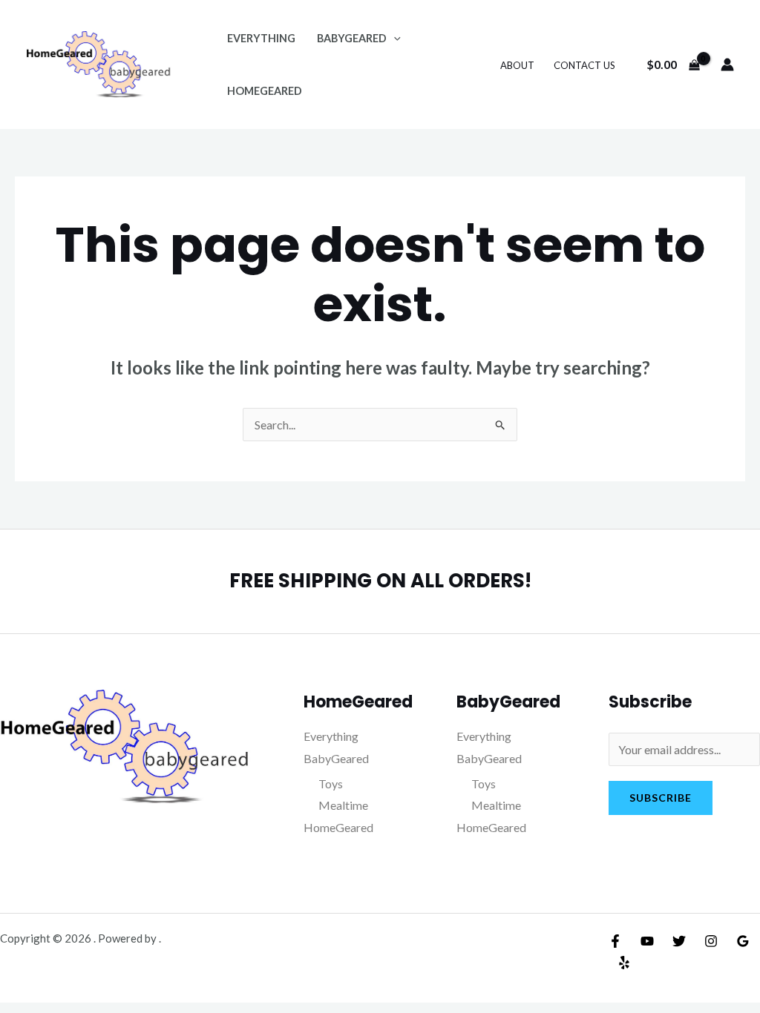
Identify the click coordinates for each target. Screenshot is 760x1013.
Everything (261, 38)
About (517, 65)
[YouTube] (647, 941)
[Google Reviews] (743, 941)
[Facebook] (615, 941)
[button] (394, 38)
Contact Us (584, 65)
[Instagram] (711, 941)
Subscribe (660, 797)
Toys (330, 783)
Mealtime (343, 805)
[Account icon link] (727, 64)
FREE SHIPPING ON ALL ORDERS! (380, 580)
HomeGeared (264, 91)
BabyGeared (352, 38)
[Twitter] (679, 941)
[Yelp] (624, 962)
